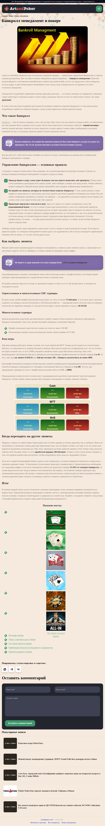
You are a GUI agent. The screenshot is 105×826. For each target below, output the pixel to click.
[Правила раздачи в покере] (55, 560)
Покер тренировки (69, 823)
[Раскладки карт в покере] (55, 540)
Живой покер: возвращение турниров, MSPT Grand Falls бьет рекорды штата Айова (57, 759)
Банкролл (6, 122)
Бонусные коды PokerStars (30, 743)
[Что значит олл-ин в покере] (55, 621)
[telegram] (11, 669)
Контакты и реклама (38, 823)
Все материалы (54, 823)
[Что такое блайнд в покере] (55, 601)
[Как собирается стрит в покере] (55, 520)
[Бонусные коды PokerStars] (10, 743)
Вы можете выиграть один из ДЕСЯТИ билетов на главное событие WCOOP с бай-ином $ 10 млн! (59, 806)
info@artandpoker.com (88, 1)
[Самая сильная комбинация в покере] (55, 580)
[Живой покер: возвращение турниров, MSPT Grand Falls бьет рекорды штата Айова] (10, 759)
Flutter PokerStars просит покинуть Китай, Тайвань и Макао (46, 791)
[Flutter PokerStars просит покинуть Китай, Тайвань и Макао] (10, 790)
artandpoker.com (47, 820)
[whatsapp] (5, 669)
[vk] (18, 669)
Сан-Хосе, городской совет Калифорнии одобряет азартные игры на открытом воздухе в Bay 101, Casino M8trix (59, 774)
